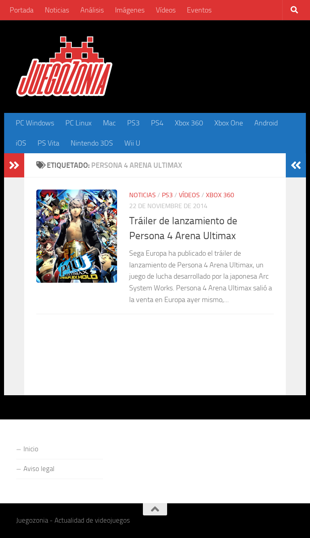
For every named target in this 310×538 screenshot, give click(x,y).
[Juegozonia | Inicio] (64, 66)
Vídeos (166, 10)
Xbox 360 (189, 123)
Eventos (199, 10)
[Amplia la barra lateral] (14, 165)
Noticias (57, 10)
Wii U (132, 143)
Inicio (30, 449)
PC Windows (35, 123)
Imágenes (130, 10)
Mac (109, 123)
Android (266, 123)
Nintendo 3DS (92, 143)
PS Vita (48, 143)
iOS (21, 143)
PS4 (157, 123)
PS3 (133, 123)
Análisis (92, 10)
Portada (22, 10)
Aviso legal (38, 469)
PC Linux (78, 123)
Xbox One (228, 123)
